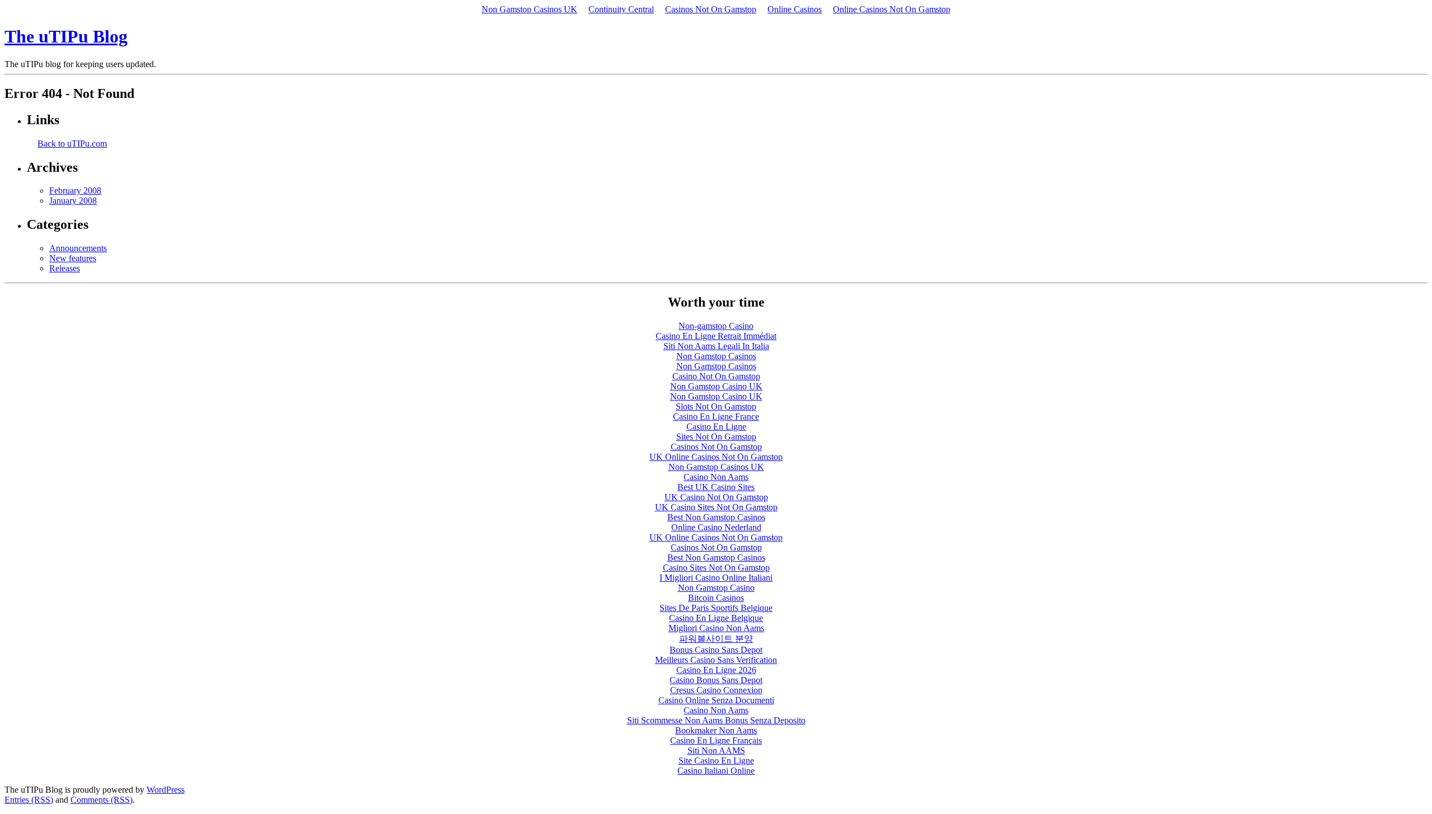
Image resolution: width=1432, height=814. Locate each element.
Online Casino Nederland (716, 527)
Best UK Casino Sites (716, 487)
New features (72, 258)
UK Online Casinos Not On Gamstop (716, 457)
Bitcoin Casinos (716, 598)
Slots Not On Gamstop (716, 406)
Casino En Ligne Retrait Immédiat (716, 336)
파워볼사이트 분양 (716, 638)
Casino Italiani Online (716, 770)
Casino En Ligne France (716, 416)
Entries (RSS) (28, 799)
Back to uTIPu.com (72, 143)
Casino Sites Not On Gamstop (716, 567)
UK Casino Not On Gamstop (716, 497)
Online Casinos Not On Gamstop (891, 9)
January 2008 (73, 200)
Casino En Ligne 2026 (716, 670)
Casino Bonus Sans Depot (716, 680)
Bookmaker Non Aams (716, 730)
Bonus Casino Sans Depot (716, 650)
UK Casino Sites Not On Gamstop (716, 507)
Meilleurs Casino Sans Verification (716, 660)
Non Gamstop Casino (716, 587)
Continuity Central (621, 9)
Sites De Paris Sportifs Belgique (716, 608)
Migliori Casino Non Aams (716, 628)
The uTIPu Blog (66, 36)
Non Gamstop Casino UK (716, 386)
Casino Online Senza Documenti (716, 700)
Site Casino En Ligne (716, 760)
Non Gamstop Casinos (716, 356)
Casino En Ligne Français (716, 740)
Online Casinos (794, 9)
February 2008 (75, 190)
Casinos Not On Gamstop (710, 9)
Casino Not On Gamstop (716, 376)
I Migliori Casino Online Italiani (716, 577)
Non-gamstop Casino (716, 326)
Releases (64, 268)
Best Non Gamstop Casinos (716, 517)
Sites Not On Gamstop (716, 436)
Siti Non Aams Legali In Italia (716, 346)
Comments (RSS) (101, 799)
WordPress (166, 789)
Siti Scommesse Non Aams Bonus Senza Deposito (716, 720)
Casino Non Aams (716, 477)
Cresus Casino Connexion (716, 690)
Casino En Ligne (716, 426)
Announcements (78, 248)
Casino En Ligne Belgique (716, 618)
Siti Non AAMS (716, 750)
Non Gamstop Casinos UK (529, 9)
